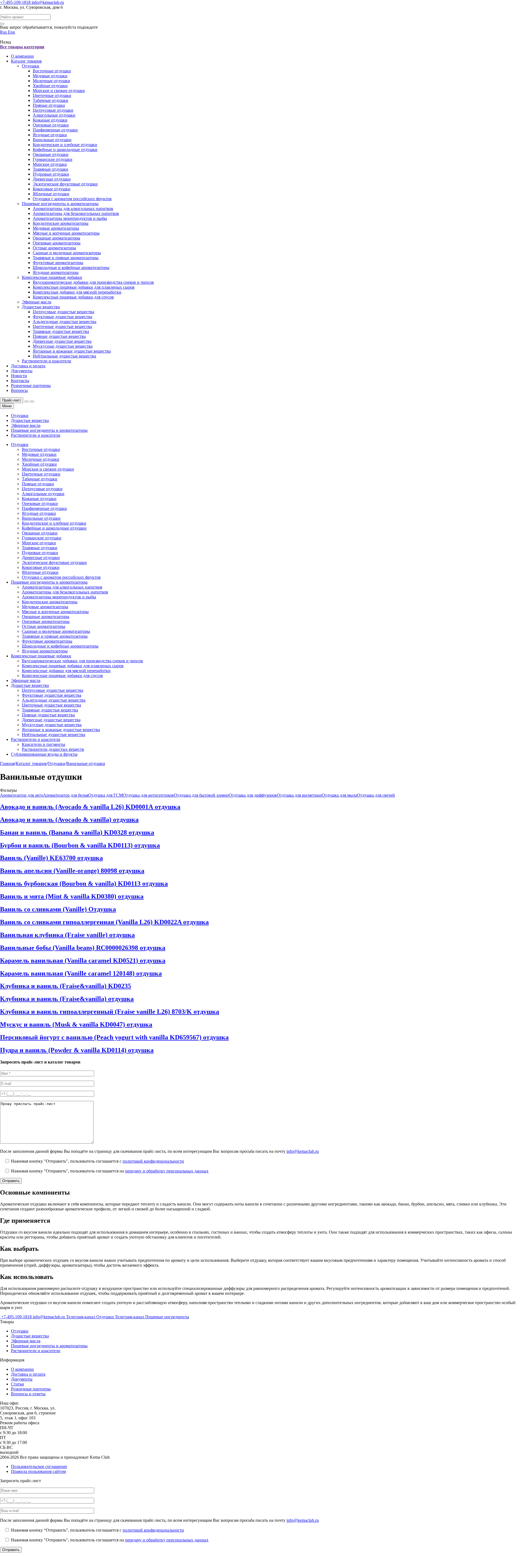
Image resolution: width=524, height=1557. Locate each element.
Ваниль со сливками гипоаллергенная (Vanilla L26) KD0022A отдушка (104, 922)
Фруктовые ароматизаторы (58, 262)
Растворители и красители (46, 361)
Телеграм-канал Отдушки (90, 1316)
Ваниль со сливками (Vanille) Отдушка (58, 909)
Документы (21, 370)
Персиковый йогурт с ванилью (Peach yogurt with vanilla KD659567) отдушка (114, 1037)
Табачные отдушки (50, 100)
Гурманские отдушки (52, 159)
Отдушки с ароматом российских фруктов (72, 198)
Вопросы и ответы (28, 1393)
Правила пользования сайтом (38, 1471)
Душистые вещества (41, 307)
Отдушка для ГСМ (105, 795)
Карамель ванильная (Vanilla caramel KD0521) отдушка (82, 960)
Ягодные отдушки (50, 134)
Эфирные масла (36, 302)
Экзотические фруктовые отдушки (65, 184)
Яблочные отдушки (51, 193)
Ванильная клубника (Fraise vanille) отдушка (67, 934)
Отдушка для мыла (339, 795)
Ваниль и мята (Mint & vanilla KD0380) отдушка (72, 896)
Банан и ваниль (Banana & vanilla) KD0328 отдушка (77, 832)
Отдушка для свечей (376, 795)
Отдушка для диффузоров (253, 795)
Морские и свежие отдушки (59, 90)
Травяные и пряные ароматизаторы (66, 257)
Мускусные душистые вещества (63, 346)
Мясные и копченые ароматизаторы (66, 233)
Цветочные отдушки (52, 95)
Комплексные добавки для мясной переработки (77, 292)
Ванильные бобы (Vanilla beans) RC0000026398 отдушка (82, 947)
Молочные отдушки (51, 80)
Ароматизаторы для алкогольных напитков (73, 208)
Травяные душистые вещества (61, 331)
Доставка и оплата (28, 366)
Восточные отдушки (52, 71)
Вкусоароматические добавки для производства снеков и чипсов (93, 282)
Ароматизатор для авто (21, 795)
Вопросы (19, 390)
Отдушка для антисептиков (148, 795)
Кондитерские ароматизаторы (60, 223)
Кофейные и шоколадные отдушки (65, 149)
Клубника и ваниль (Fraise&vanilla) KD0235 (65, 985)
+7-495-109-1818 (16, 2)
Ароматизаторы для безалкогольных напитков (76, 213)
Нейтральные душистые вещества (64, 356)
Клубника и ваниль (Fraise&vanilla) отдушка (67, 998)
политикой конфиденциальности (153, 1161)
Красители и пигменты (43, 744)
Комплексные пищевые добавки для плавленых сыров (84, 287)
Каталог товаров (26, 61)
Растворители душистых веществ (53, 749)
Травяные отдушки (50, 169)
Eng (11, 32)
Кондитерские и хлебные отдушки (65, 144)
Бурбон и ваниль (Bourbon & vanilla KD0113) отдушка (80, 845)
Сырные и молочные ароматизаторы (67, 252)
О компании (22, 56)
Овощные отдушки (51, 154)
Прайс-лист (11, 400)
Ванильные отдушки (52, 139)
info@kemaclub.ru (48, 2)
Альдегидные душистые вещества (64, 321)
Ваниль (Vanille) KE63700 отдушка (51, 857)
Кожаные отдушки (50, 120)
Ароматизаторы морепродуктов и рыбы (70, 218)
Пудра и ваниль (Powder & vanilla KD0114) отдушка (77, 1050)
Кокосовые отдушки (51, 189)
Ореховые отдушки (51, 125)
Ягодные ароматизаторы (56, 272)
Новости (19, 375)
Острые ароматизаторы (54, 248)
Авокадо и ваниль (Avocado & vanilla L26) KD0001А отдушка (90, 806)
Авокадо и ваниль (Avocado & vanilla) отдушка (69, 819)
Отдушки (30, 66)
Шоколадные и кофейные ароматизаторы (71, 267)
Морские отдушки (50, 164)
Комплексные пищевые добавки (52, 277)
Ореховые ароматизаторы (57, 243)
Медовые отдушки (50, 75)
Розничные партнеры (31, 385)
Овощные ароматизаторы (56, 238)
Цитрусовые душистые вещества (63, 311)
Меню (7, 406)
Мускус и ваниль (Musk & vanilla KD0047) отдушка (76, 1024)
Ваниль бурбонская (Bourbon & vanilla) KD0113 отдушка (84, 883)
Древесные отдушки (52, 179)
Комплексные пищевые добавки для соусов (73, 297)
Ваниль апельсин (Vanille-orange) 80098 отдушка (72, 870)
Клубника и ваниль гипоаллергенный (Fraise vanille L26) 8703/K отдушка (109, 1011)
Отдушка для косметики (299, 795)
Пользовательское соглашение (39, 1466)
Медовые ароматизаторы (56, 228)
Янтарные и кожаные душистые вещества (72, 351)
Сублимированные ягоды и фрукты (44, 754)
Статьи (17, 1384)
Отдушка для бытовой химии (201, 795)
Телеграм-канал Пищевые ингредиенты (152, 1316)
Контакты (20, 380)
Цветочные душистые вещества (62, 326)
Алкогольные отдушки (54, 115)
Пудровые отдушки (51, 174)
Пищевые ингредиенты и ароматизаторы (60, 203)
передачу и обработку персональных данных (167, 1171)
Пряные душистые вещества (59, 336)
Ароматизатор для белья (65, 795)
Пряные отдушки (49, 105)
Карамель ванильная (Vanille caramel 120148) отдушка (81, 973)
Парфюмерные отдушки (55, 130)
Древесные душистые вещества (62, 341)
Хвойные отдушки (50, 85)
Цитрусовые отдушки (53, 110)
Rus (4, 32)
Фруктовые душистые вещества (62, 316)
